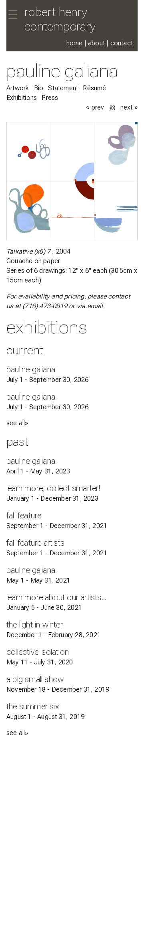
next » (129, 107)
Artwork (17, 88)
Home (74, 43)
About (96, 43)
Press (50, 98)
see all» (17, 423)
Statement (63, 88)
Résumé (94, 88)
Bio (39, 88)
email (95, 306)
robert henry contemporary (60, 19)
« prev (95, 107)
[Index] (113, 107)
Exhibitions (21, 98)
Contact (121, 43)
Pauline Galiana (62, 70)
